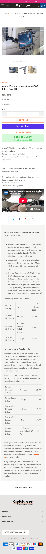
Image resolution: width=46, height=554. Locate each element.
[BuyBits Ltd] (23, 5)
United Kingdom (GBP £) (14, 532)
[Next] (42, 41)
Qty (3, 109)
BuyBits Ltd (17, 538)
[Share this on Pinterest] (25, 218)
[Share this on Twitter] (13, 218)
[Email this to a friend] (31, 218)
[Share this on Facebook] (19, 218)
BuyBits (4, 82)
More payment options (23, 132)
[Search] (38, 5)
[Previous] (4, 41)
